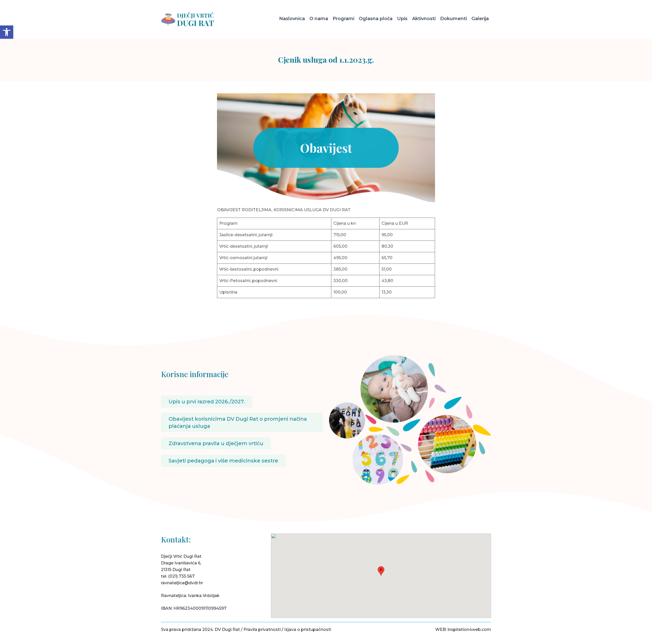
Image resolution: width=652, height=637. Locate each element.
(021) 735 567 (181, 576)
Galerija (480, 18)
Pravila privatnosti (262, 629)
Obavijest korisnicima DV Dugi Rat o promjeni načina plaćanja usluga (238, 422)
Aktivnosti (424, 18)
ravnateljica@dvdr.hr (182, 582)
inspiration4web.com (469, 629)
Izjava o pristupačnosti (307, 629)
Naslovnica (292, 18)
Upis (402, 18)
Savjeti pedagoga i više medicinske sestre (223, 461)
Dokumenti (453, 18)
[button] (6, 32)
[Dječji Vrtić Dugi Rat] (200, 19)
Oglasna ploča (375, 18)
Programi (343, 18)
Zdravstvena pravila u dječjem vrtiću (216, 443)
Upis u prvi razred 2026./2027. (207, 402)
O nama (318, 18)
